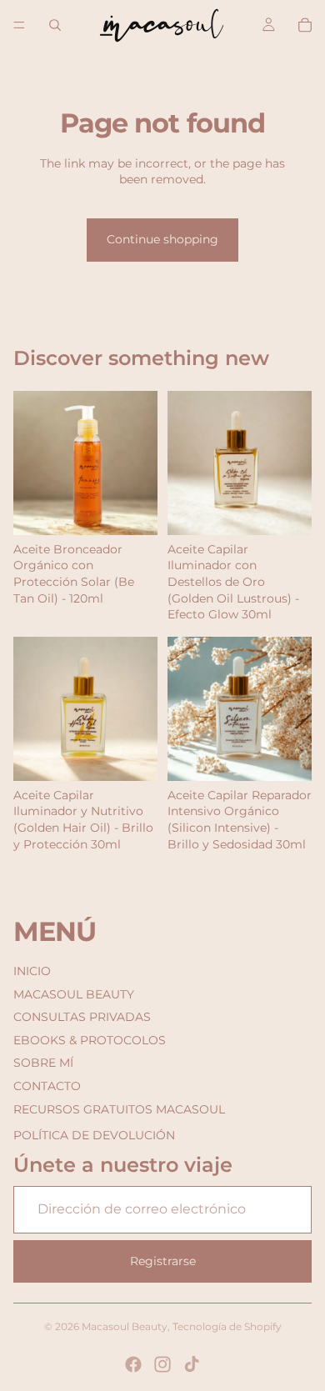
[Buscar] (55, 25)
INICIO (32, 970)
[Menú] (19, 25)
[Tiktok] (192, 1364)
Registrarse (163, 1260)
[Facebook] (133, 1364)
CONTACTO (47, 1085)
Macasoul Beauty (125, 1326)
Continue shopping (162, 239)
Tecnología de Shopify (227, 1326)
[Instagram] (162, 1364)
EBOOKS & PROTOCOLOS (89, 1040)
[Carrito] (305, 25)
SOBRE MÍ (43, 1062)
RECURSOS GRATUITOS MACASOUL (119, 1109)
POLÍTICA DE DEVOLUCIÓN (94, 1135)
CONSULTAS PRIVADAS (82, 1016)
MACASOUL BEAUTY (73, 994)
